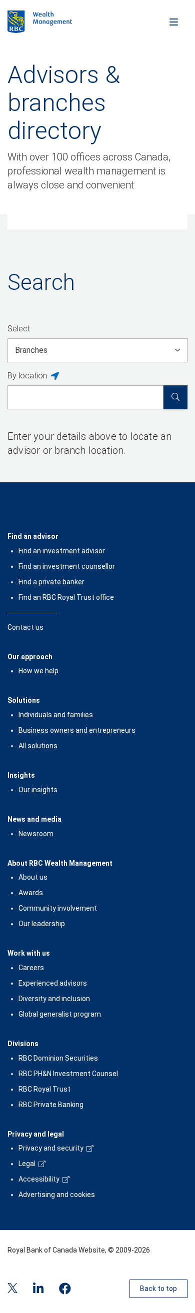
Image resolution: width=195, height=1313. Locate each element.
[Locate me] (55, 376)
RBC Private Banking (51, 1105)
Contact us (26, 627)
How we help (38, 671)
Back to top (158, 1289)
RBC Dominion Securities (58, 1058)
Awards (30, 893)
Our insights (38, 790)
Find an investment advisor (61, 551)
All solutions (38, 746)
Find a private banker (51, 582)
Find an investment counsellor (66, 566)
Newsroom (36, 834)
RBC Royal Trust (44, 1089)
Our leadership (41, 924)
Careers (31, 968)
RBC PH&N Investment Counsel (68, 1074)
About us (33, 877)
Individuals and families (55, 715)
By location (27, 375)
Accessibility (39, 1179)
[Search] (176, 397)
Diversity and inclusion (54, 999)
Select (19, 328)
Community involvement (57, 908)
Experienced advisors (52, 983)
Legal (27, 1164)
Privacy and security (51, 1148)
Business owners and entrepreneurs (77, 730)
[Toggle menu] (173, 21)
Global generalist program (59, 1014)
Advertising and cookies (56, 1195)
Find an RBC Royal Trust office (66, 597)
